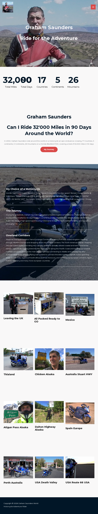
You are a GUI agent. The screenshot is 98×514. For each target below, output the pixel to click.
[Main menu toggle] (93, 7)
